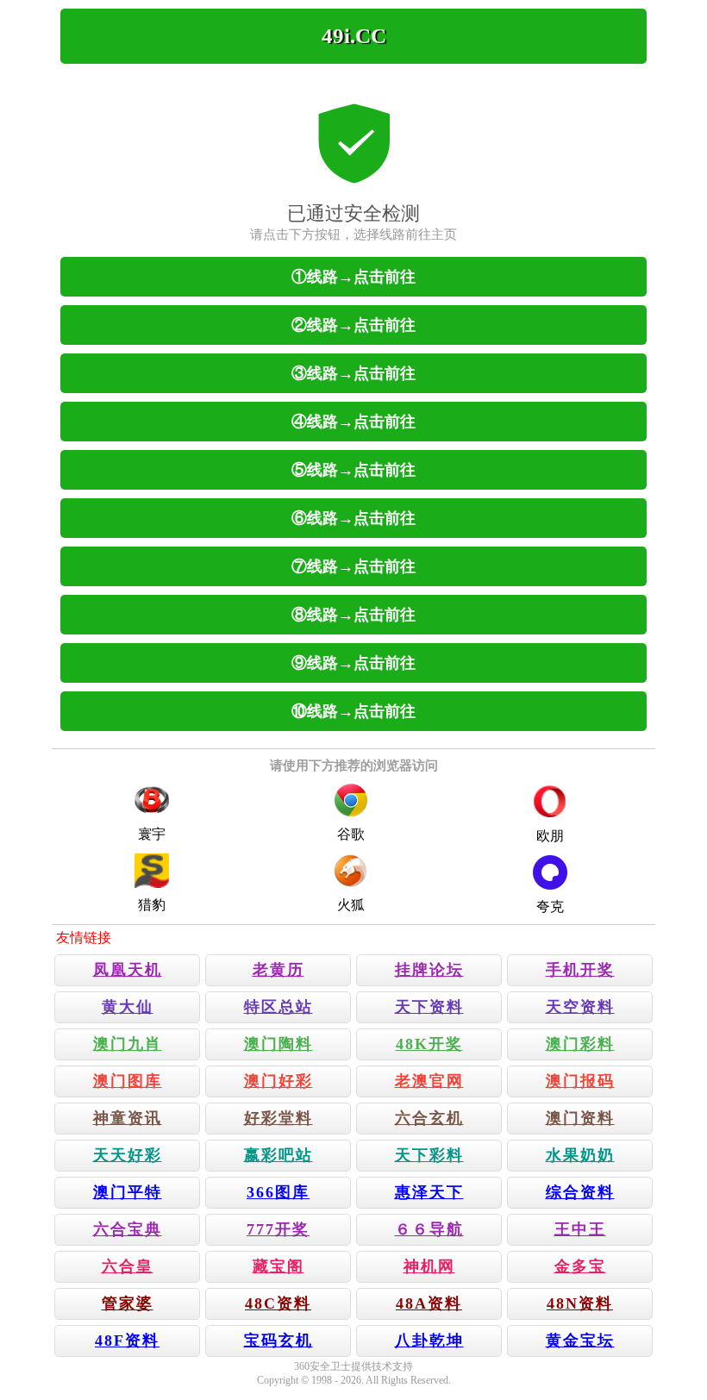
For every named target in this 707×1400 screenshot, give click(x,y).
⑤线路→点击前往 (353, 469)
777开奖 (278, 1229)
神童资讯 (127, 1118)
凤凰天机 (127, 969)
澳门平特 (127, 1192)
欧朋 (550, 835)
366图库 (278, 1192)
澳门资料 (580, 1118)
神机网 (429, 1266)
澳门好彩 (278, 1081)
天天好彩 (127, 1155)
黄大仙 (127, 1007)
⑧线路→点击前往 (353, 614)
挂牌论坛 (429, 969)
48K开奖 (429, 1044)
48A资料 (429, 1303)
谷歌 (351, 834)
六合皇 (127, 1266)
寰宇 (152, 834)
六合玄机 (429, 1118)
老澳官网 (429, 1081)
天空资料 (580, 1007)
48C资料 (278, 1303)
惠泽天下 (429, 1192)
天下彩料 (429, 1155)
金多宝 (580, 1266)
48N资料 (580, 1303)
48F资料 (127, 1340)
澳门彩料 (580, 1044)
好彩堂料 (278, 1118)
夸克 (550, 906)
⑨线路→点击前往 (353, 663)
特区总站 (278, 1007)
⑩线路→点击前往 (353, 711)
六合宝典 (127, 1229)
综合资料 (580, 1192)
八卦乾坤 (429, 1340)
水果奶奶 (580, 1155)
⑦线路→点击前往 (353, 566)
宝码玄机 (278, 1340)
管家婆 (127, 1303)
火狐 (351, 904)
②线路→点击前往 (353, 325)
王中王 (580, 1229)
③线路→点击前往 (353, 373)
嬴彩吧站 (278, 1155)
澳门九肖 (127, 1044)
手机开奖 (580, 969)
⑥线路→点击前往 (353, 518)
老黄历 (278, 969)
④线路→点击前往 (353, 421)
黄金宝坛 (580, 1340)
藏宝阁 (278, 1266)
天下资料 (429, 1007)
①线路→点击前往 (353, 276)
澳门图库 (127, 1081)
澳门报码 (580, 1081)
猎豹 (152, 904)
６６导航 (429, 1229)
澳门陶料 (278, 1044)
